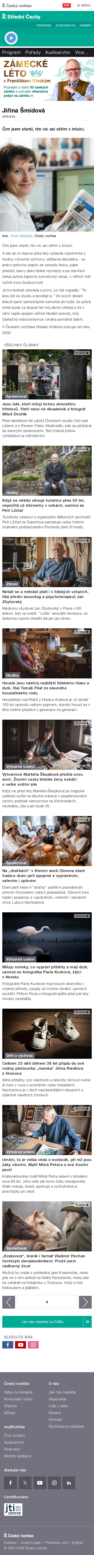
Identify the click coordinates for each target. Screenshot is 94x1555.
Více (82, 52)
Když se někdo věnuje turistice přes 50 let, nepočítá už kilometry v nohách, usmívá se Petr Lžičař (43, 505)
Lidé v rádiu (58, 1406)
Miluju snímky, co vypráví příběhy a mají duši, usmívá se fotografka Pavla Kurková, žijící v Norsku (45, 972)
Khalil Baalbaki (21, 236)
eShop (9, 1413)
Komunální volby (18, 1399)
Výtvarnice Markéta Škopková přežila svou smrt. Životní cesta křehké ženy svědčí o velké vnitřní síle (42, 779)
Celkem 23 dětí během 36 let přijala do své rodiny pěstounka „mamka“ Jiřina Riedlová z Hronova (43, 1068)
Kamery (86, 25)
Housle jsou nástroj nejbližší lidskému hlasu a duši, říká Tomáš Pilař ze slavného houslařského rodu (45, 688)
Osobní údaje (31, 1543)
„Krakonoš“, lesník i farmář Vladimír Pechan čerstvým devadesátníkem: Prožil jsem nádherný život (43, 1261)
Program (44, 25)
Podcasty (12, 1449)
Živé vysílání (14, 1435)
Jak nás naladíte (62, 1392)
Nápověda (57, 1399)
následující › (85, 1302)
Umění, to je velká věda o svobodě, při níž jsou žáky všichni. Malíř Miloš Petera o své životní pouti (47, 1164)
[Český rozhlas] (16, 5)
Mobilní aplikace (17, 1456)
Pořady (33, 52)
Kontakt (55, 1419)
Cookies (10, 1543)
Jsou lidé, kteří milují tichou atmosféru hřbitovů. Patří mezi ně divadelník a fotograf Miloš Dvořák (44, 409)
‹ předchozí (8, 1302)
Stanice (10, 1406)
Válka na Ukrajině (18, 1392)
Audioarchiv (65, 25)
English (77, 1543)
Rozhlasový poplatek (66, 1426)
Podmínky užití (56, 1543)
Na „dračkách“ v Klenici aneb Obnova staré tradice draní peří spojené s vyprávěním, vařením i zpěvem (43, 875)
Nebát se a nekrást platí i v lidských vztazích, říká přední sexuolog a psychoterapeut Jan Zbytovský (45, 596)
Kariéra (55, 1413)
